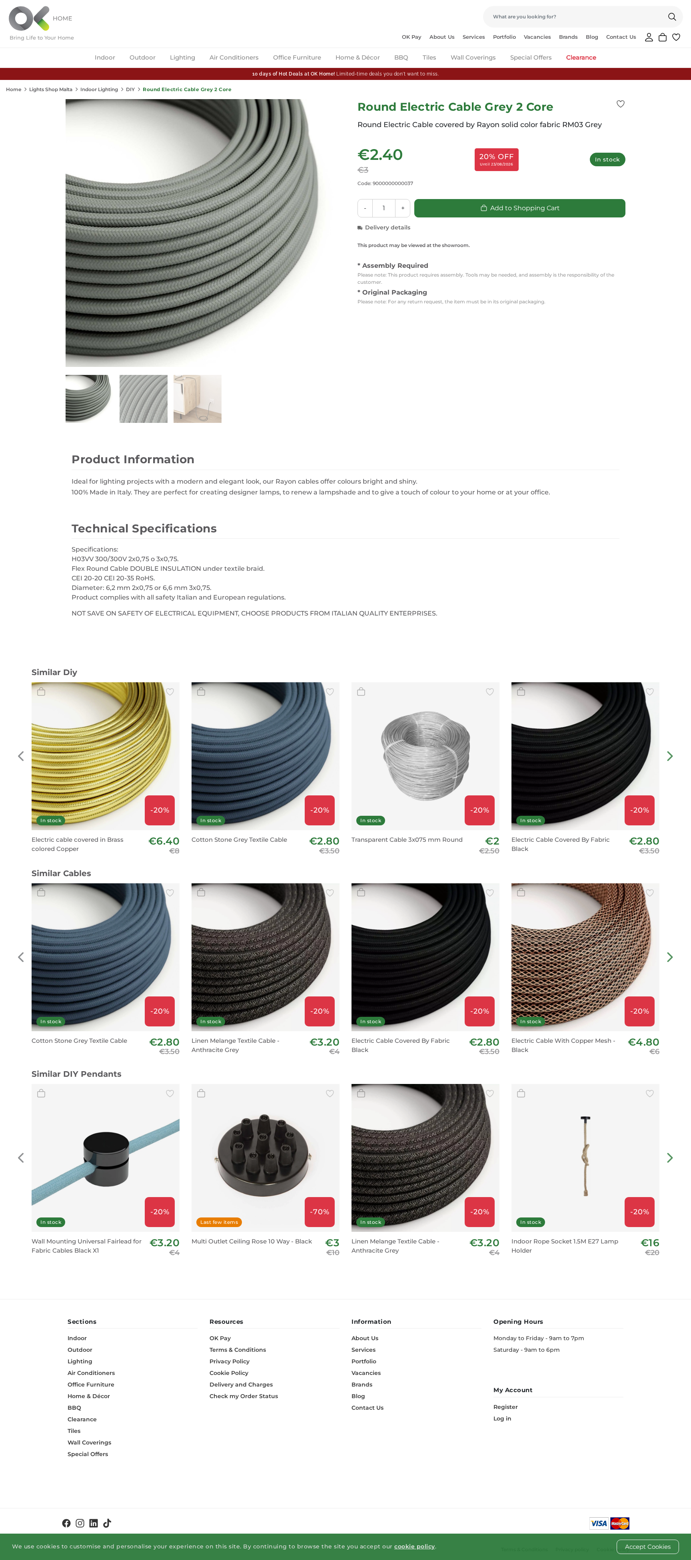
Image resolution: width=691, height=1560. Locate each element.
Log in (502, 1418)
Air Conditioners (234, 57)
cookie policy (414, 1546)
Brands (568, 37)
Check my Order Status (244, 1396)
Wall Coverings (473, 57)
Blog (592, 37)
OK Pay (411, 37)
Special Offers (531, 57)
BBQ (401, 57)
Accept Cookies (648, 1546)
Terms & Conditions (238, 1349)
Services (474, 37)
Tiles (429, 57)
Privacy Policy (230, 1361)
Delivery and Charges (241, 1384)
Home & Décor (358, 57)
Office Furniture (297, 57)
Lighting (182, 57)
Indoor (105, 57)
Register (505, 1407)
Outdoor (143, 57)
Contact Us (621, 37)
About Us (442, 37)
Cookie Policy (229, 1373)
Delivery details (387, 227)
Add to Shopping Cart (525, 208)
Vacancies (537, 37)
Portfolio (504, 37)
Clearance (581, 57)
